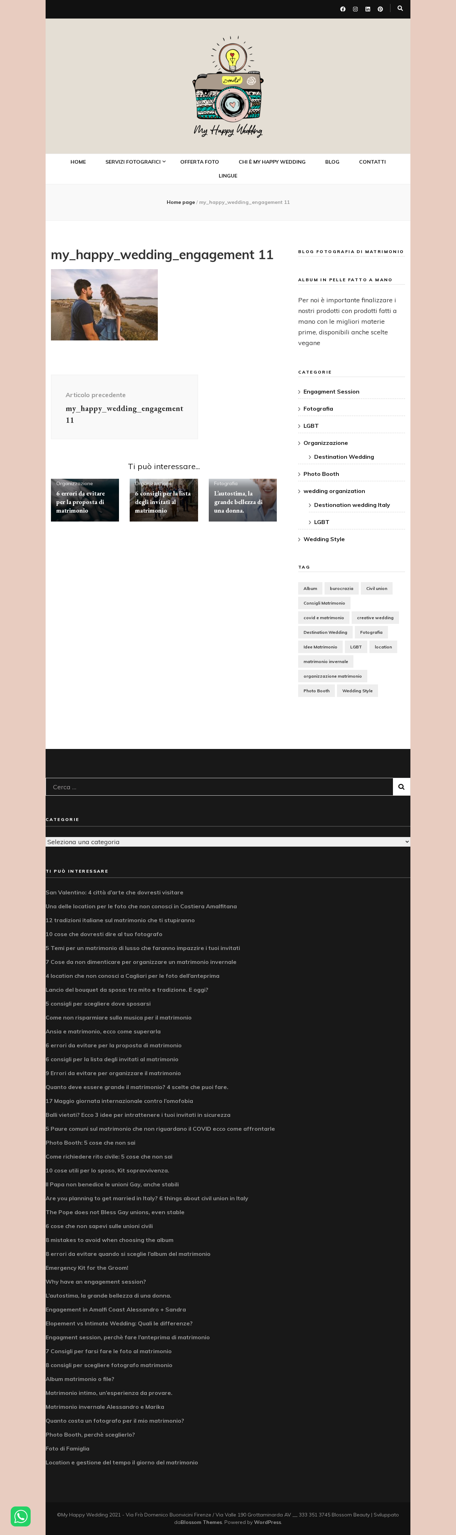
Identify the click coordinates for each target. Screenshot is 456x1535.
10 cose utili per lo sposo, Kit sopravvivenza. (107, 1170)
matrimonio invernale (326, 661)
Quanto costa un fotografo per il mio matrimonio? (115, 1420)
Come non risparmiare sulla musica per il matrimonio (119, 1017)
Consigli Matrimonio (324, 603)
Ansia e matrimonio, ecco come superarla (103, 1031)
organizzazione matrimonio (333, 676)
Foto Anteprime (134, 197)
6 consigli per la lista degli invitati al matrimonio (163, 501)
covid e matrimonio (324, 617)
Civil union (376, 588)
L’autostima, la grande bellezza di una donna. (238, 501)
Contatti (372, 162)
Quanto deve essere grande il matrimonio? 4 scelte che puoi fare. (137, 1086)
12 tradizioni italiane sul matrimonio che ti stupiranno (120, 920)
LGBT (311, 425)
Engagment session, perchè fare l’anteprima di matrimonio (128, 1337)
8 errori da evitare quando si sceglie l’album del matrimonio (128, 1253)
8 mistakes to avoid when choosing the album (109, 1239)
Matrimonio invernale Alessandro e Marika (105, 1406)
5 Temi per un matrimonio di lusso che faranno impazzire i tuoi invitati (143, 947)
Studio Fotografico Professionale (139, 281)
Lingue (228, 176)
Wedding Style (324, 539)
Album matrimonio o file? (80, 1378)
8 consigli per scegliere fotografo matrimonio (109, 1365)
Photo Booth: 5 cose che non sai (90, 1142)
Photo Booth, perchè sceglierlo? (90, 1434)
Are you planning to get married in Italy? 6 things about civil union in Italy (147, 1198)
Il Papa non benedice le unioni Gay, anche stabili (112, 1184)
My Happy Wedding (228, 130)
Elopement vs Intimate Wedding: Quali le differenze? (119, 1323)
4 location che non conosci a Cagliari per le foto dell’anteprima (132, 975)
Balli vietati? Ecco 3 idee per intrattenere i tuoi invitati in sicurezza (138, 1114)
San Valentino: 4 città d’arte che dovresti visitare (114, 892)
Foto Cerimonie (133, 212)
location (383, 647)
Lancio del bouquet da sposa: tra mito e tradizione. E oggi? (127, 989)
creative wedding (375, 617)
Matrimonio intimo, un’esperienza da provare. (109, 1392)
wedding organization (334, 490)
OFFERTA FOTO (199, 162)
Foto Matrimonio (135, 181)
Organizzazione (74, 483)
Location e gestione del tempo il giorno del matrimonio (122, 1462)
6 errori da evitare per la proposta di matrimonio (80, 501)
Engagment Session (331, 391)
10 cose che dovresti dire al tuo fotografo (104, 934)
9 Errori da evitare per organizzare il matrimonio (113, 1073)
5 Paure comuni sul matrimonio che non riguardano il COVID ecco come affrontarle (160, 1128)
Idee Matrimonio (320, 647)
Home (78, 162)
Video (121, 228)
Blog (332, 162)
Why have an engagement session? (96, 1281)
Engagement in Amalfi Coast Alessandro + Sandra (116, 1309)
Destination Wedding (344, 456)
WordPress (267, 1522)
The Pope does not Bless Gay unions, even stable (115, 1212)
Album (310, 588)
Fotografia (226, 483)
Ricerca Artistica (136, 301)
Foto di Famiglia (67, 1448)
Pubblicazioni (131, 317)
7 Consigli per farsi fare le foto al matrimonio (109, 1351)
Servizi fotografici (133, 162)
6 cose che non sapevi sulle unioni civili (99, 1225)
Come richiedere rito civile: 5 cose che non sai (109, 1156)
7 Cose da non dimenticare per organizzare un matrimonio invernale (141, 961)
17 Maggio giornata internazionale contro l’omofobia (119, 1100)
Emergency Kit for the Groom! (87, 1267)
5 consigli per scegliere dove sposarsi (98, 1003)
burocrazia (341, 588)
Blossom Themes (201, 1522)
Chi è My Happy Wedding (272, 162)
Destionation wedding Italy (352, 504)
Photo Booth (131, 244)
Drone (122, 259)
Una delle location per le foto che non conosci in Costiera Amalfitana (141, 906)
